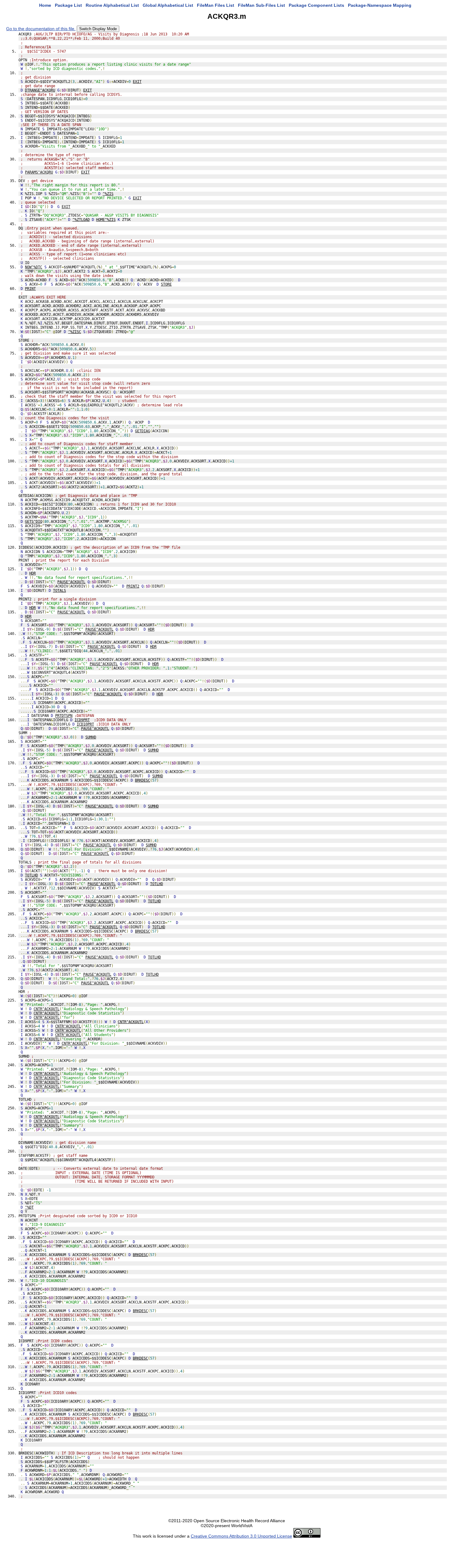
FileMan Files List (215, 5)
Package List (68, 5)
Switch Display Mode (98, 28)
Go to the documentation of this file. (41, 28)
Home (45, 5)
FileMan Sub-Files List (261, 5)
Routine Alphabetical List (112, 5)
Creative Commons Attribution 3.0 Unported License (241, 1536)
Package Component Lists (316, 5)
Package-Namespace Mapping (379, 5)
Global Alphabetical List (168, 5)
